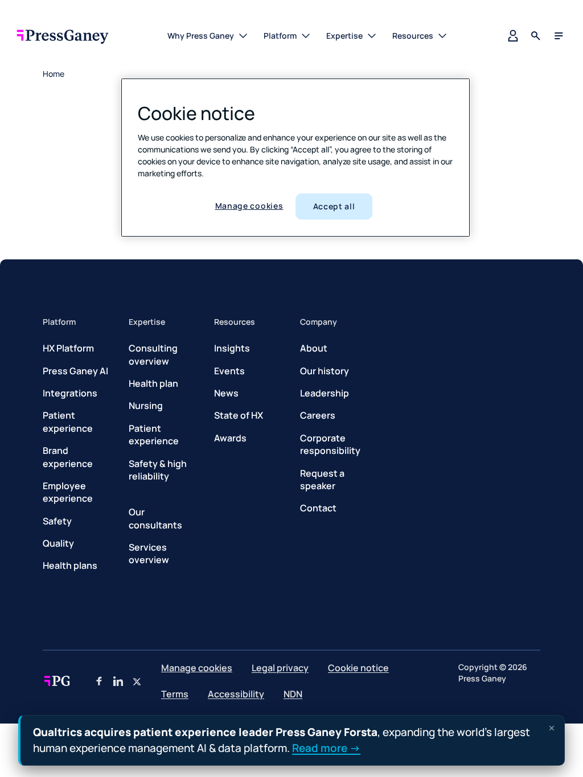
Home (53, 73)
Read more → (326, 747)
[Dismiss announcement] (552, 728)
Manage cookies (249, 205)
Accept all (334, 206)
